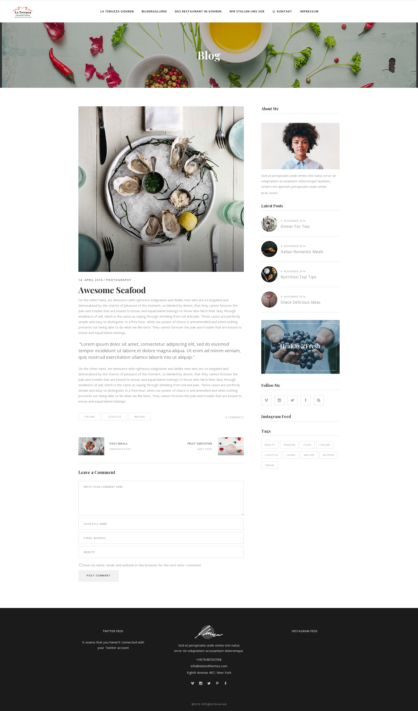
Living (291, 455)
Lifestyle (114, 416)
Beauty (270, 444)
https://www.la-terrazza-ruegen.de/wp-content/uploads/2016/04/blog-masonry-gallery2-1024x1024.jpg (231, 446)
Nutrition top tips (298, 276)
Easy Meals (119, 443)
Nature (139, 416)
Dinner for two (295, 226)
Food (307, 444)
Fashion (289, 444)
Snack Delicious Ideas (300, 302)
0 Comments (234, 417)
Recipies (328, 455)
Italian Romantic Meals (302, 251)
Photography (118, 280)
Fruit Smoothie (199, 443)
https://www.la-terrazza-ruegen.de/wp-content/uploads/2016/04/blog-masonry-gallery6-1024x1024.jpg (91, 446)
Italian (89, 416)
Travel (270, 465)
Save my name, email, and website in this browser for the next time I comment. (142, 565)
